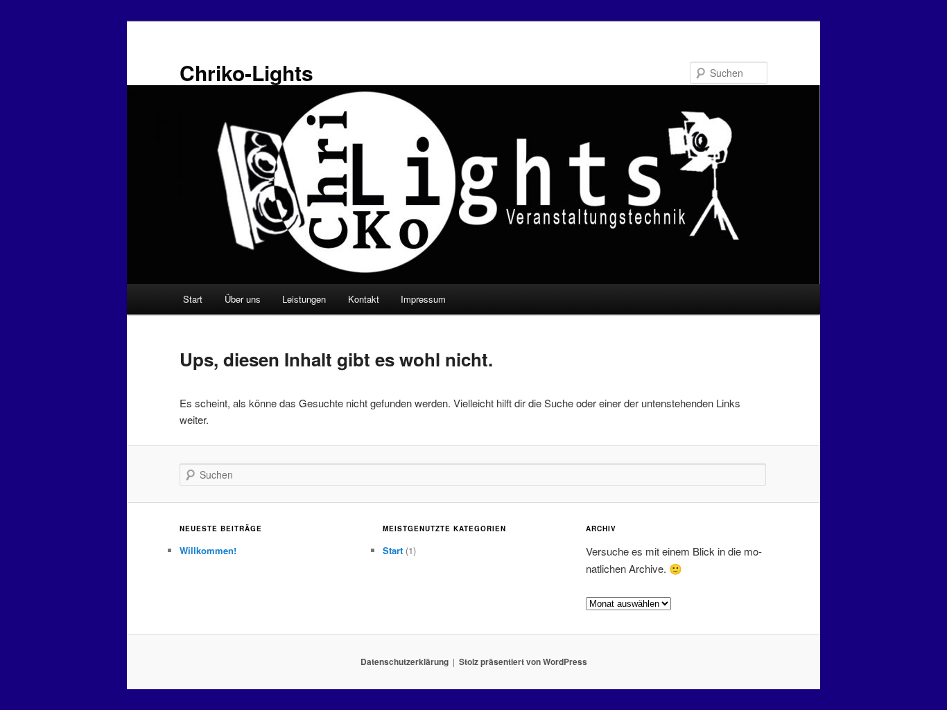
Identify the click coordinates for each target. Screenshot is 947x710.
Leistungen (304, 298)
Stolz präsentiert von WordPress (523, 661)
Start (192, 298)
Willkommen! (208, 550)
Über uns (243, 298)
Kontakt (363, 298)
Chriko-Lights (246, 72)
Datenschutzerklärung (404, 661)
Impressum (423, 298)
